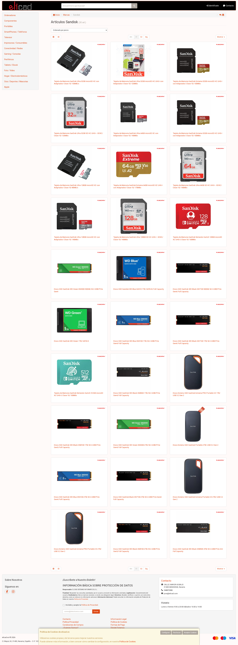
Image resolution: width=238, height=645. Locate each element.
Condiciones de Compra (73, 625)
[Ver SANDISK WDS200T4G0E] (139, 424)
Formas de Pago (118, 625)
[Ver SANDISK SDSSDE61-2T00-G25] (198, 476)
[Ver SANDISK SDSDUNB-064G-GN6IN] (198, 164)
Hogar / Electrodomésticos (15, 76)
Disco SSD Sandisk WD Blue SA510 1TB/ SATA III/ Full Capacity (138, 289)
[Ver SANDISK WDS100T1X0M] (79, 424)
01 (136, 37)
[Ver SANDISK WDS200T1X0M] (139, 528)
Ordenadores (10, 15)
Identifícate (213, 6)
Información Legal (118, 619)
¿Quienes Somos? (70, 628)
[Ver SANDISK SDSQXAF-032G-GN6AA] (198, 60)
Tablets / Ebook (11, 65)
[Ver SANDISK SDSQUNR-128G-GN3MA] (79, 164)
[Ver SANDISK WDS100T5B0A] (139, 268)
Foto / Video (9, 70)
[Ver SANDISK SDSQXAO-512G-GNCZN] (79, 372)
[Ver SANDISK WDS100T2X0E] (139, 372)
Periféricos (9, 59)
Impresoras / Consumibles (15, 43)
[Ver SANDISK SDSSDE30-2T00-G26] (198, 424)
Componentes (10, 21)
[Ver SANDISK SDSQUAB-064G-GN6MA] (139, 112)
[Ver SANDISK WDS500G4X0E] (198, 268)
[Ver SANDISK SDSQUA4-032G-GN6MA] (139, 60)
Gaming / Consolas (12, 54)
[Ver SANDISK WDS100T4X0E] (198, 320)
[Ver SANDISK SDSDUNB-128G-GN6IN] (139, 216)
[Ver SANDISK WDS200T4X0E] (139, 476)
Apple (6, 87)
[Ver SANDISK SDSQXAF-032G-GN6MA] (198, 112)
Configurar (166, 633)
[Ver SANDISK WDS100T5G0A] (79, 320)
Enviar (96, 611)
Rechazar (177, 633)
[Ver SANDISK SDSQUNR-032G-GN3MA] (79, 60)
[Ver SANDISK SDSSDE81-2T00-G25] (79, 528)
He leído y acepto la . (82, 605)
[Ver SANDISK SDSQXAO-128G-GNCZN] (198, 216)
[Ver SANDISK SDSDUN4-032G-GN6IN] (79, 112)
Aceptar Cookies (190, 633)
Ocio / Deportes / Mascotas (16, 81)
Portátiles (8, 26)
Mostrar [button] (220, 37)
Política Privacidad (71, 622)
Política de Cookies (127, 641)
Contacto (229, 6)
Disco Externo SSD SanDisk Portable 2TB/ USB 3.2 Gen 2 (195, 445)
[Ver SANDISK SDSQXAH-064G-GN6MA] (139, 164)
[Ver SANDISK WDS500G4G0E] (79, 268)
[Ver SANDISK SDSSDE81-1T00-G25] (198, 372)
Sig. (146, 37)
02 (141, 37)
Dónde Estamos (118, 628)
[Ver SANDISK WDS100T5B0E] (139, 320)
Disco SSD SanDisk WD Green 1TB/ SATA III (71, 341)
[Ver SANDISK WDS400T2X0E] (198, 528)
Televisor (8, 37)
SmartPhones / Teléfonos (15, 32)
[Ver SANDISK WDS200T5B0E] (79, 476)
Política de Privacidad (81, 599)
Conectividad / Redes (13, 48)
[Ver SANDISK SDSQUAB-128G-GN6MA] (79, 216)
